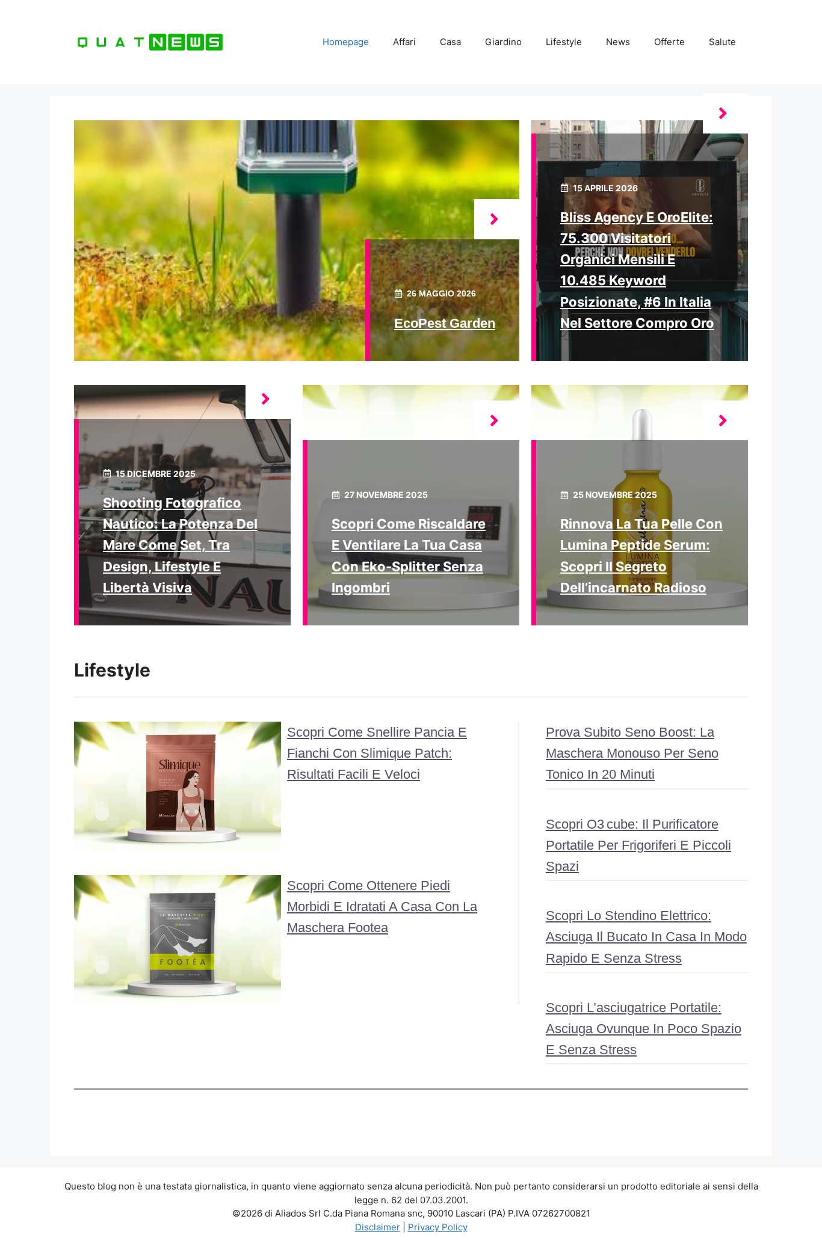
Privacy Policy (438, 1227)
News (618, 42)
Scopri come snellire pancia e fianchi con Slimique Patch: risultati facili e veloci (377, 753)
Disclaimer (377, 1227)
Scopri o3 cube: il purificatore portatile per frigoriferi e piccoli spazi (638, 845)
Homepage (346, 42)
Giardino (503, 42)
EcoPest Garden (444, 323)
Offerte (669, 42)
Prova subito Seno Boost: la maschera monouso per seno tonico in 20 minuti (632, 753)
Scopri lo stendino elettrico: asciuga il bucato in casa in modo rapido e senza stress (646, 936)
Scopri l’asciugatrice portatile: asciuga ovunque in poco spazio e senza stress (643, 1028)
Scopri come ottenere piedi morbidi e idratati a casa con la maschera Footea (382, 906)
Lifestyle (564, 42)
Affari (404, 42)
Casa (450, 42)
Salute (722, 42)
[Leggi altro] (496, 219)
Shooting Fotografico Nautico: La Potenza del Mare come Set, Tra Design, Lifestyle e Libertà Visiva (180, 545)
